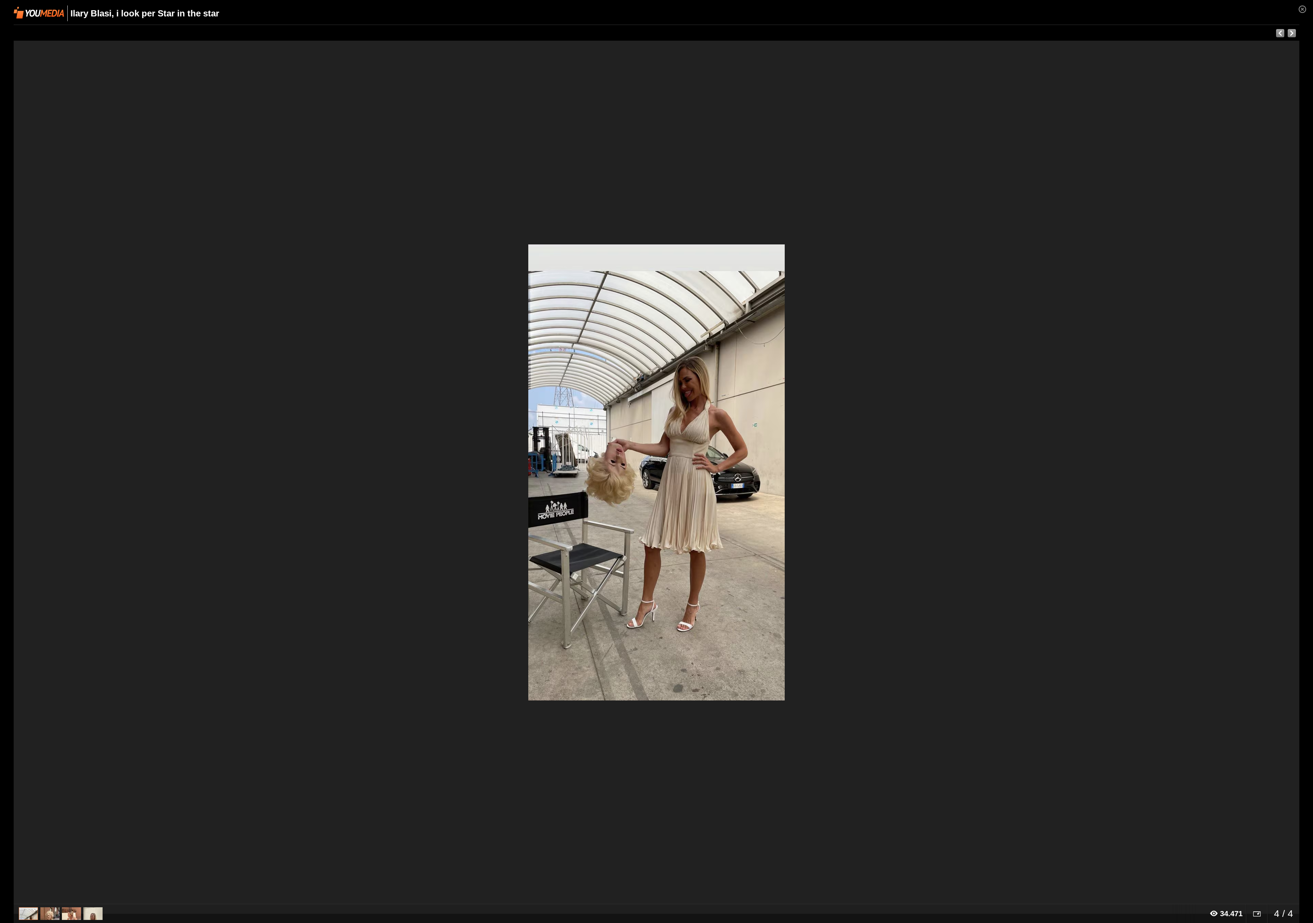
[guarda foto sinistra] (142, 472)
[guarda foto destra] (785, 472)
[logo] (39, 12)
